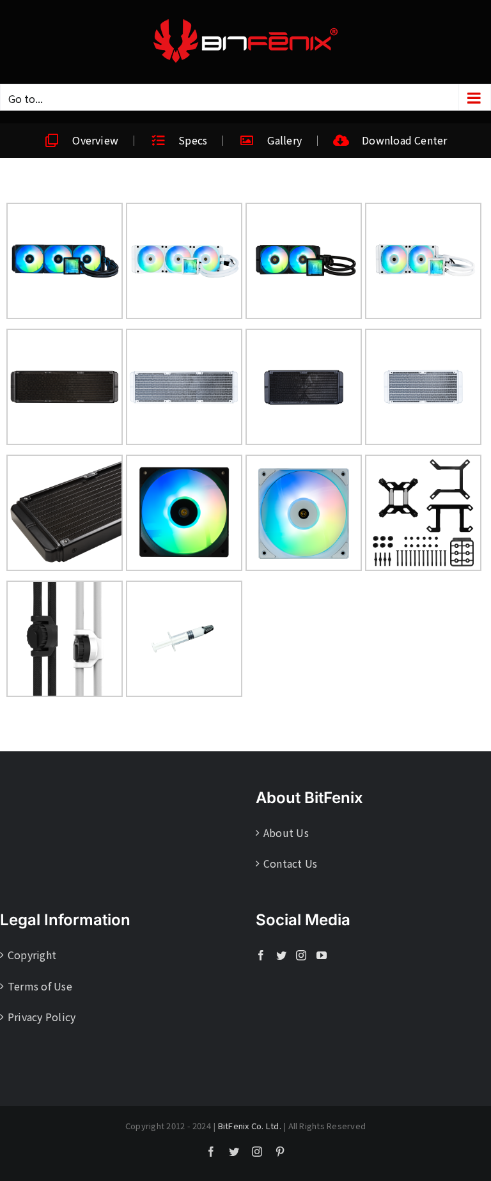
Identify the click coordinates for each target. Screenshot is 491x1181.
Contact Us (290, 863)
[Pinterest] (280, 1151)
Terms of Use (40, 986)
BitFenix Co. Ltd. (249, 1126)
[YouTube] (321, 955)
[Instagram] (301, 955)
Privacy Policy (41, 1016)
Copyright (32, 954)
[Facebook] (261, 955)
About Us (286, 832)
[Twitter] (281, 955)
